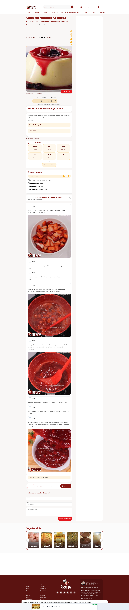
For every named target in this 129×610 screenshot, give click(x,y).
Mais (94, 12)
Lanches (28, 595)
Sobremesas (43, 590)
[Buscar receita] (72, 7)
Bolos (45, 12)
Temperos (42, 586)
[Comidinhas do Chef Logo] (66, 584)
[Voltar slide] (27, 540)
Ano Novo (42, 595)
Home (28, 21)
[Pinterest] (64, 592)
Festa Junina (43, 597)
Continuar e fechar (100, 603)
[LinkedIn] (71, 592)
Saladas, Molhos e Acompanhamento (50, 21)
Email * (28, 502)
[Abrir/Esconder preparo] (70, 198)
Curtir (31, 486)
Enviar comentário (64, 518)
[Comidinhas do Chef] (31, 8)
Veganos (42, 584)
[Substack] (74, 592)
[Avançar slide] (101, 540)
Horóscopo (102, 12)
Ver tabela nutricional (49, 164)
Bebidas (37, 12)
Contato (68, 598)
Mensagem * (29, 507)
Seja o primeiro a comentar (35, 93)
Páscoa (42, 599)
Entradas (28, 586)
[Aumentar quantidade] (68, 176)
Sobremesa (65, 21)
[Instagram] (57, 592)
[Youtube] (67, 592)
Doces (61, 12)
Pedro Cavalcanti (31, 37)
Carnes (53, 12)
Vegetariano (29, 24)
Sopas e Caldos (43, 588)
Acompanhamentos (70, 12)
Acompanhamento (30, 584)
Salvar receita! (67, 91)
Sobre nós (64, 598)
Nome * (28, 497)
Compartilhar (66, 486)
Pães (78, 12)
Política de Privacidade (66, 599)
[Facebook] (61, 592)
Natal (86, 12)
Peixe (29, 12)
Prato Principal (29, 599)
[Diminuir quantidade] (64, 176)
